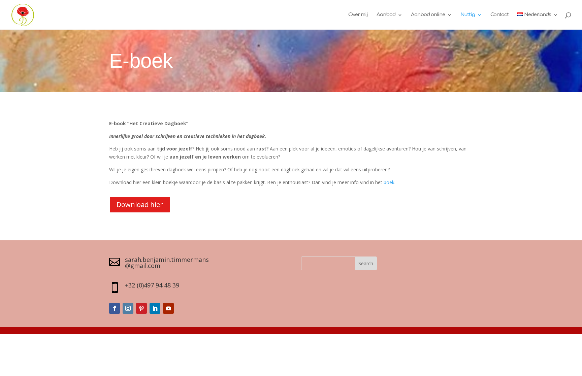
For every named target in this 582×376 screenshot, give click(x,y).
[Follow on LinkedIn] (155, 308)
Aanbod (386, 15)
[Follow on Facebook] (114, 308)
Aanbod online (428, 15)
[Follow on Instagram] (128, 308)
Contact (499, 15)
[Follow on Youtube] (168, 308)
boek (389, 182)
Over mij (358, 15)
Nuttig (467, 15)
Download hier (140, 204)
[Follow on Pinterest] (141, 308)
